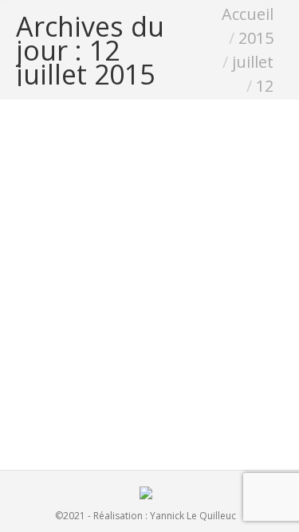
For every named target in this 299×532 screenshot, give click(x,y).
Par (155, 405)
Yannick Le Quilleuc (193, 515)
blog (46, 405)
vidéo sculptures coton (118, 378)
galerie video (90, 405)
